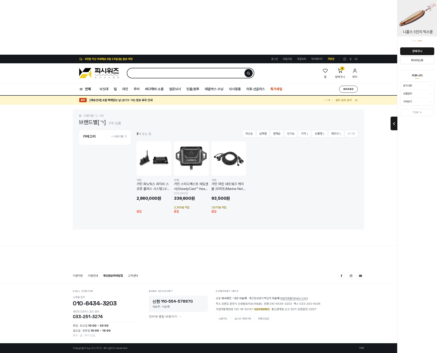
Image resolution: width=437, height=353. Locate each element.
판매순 (277, 133)
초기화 (351, 133)
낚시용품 (235, 89)
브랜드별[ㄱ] (90, 115)
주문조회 (301, 59)
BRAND (348, 89)
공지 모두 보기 (343, 100)
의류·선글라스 (255, 89)
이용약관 (78, 275)
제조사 (336, 133)
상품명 (320, 133)
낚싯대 (103, 89)
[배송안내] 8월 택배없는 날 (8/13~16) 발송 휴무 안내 (120, 100)
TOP (361, 348)
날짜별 (263, 133)
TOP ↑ (417, 112)
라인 (125, 89)
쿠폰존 (331, 59)
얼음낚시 (175, 89)
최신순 (249, 133)
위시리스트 (417, 60)
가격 (304, 133)
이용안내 (93, 275)
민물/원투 (192, 89)
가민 (101, 115)
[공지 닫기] (356, 100)
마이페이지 (317, 59)
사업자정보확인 (261, 309)
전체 (88, 89)
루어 (137, 89)
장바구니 (417, 51)
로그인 (274, 59)
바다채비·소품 (154, 89)
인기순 (291, 133)
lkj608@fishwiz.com (294, 298)
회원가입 (287, 59)
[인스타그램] (344, 59)
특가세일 (276, 89)
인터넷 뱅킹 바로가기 (163, 316)
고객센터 (133, 275)
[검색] (248, 73)
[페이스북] (350, 59)
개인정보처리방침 (113, 275)
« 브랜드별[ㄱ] (119, 136)
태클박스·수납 (214, 89)
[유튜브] (356, 59)
